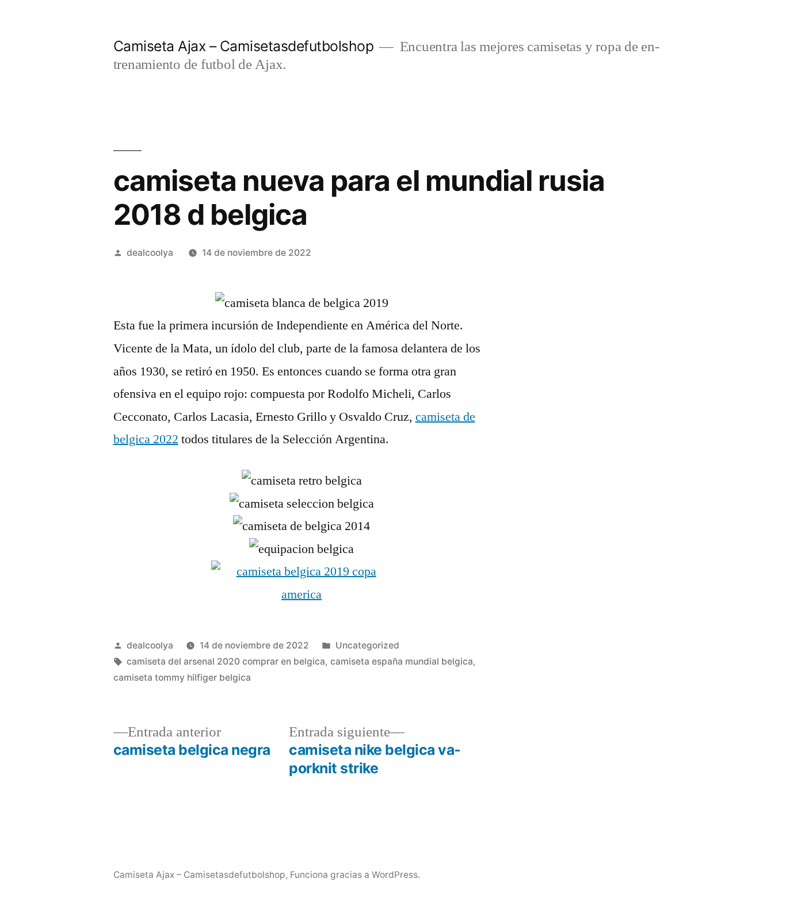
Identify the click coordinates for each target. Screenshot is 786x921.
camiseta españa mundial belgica (401, 661)
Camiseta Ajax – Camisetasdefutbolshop (243, 46)
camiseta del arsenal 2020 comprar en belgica (226, 661)
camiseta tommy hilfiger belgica (182, 677)
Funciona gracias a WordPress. (355, 874)
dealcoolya (150, 252)
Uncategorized (367, 645)
